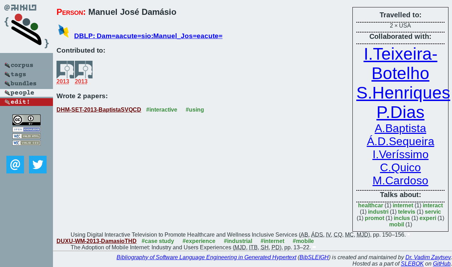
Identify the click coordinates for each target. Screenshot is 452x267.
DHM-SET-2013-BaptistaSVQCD (98, 110)
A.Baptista (400, 128)
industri (378, 212)
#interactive (161, 110)
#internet (272, 241)
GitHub (442, 264)
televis (406, 212)
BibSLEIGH (314, 257)
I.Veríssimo (401, 154)
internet (403, 205)
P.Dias (400, 112)
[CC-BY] (26, 123)
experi (428, 218)
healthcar (370, 205)
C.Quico (400, 167)
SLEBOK (412, 264)
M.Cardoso (400, 180)
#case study (158, 241)
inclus (402, 218)
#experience (199, 241)
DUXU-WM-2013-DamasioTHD (96, 241)
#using (195, 110)
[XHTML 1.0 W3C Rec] (26, 137)
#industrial (238, 241)
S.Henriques (403, 92)
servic (433, 212)
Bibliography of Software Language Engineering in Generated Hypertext (206, 257)
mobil (396, 224)
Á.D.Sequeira (400, 141)
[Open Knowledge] (26, 130)
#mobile (303, 241)
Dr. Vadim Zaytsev (428, 257)
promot (374, 218)
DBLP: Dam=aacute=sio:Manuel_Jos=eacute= (148, 36)
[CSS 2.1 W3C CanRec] (26, 151)
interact (433, 205)
